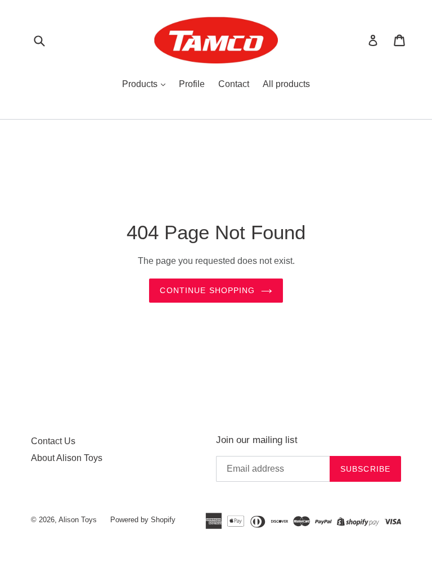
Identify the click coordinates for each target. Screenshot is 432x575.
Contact (233, 84)
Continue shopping (207, 290)
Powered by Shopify (143, 519)
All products (286, 84)
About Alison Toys (66, 458)
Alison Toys (77, 519)
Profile (192, 84)
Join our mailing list (257, 440)
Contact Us (53, 441)
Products (141, 84)
